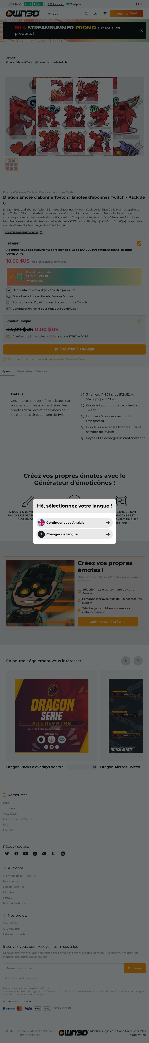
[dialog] (74, 521)
